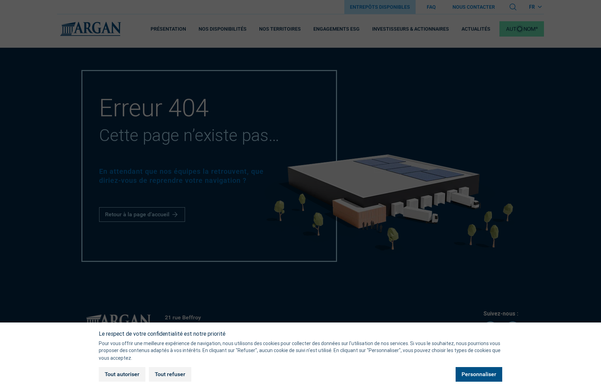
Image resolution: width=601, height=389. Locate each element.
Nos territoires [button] (280, 29)
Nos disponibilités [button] (223, 29)
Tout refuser (170, 374)
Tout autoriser (122, 374)
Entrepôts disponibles (380, 7)
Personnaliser (479, 374)
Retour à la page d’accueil (137, 214)
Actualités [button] (476, 29)
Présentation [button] (168, 29)
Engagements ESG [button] (336, 29)
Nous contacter (473, 7)
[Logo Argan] (90, 29)
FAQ (431, 7)
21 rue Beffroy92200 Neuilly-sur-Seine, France (205, 322)
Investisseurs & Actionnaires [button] (410, 29)
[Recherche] (513, 7)
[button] (521, 29)
